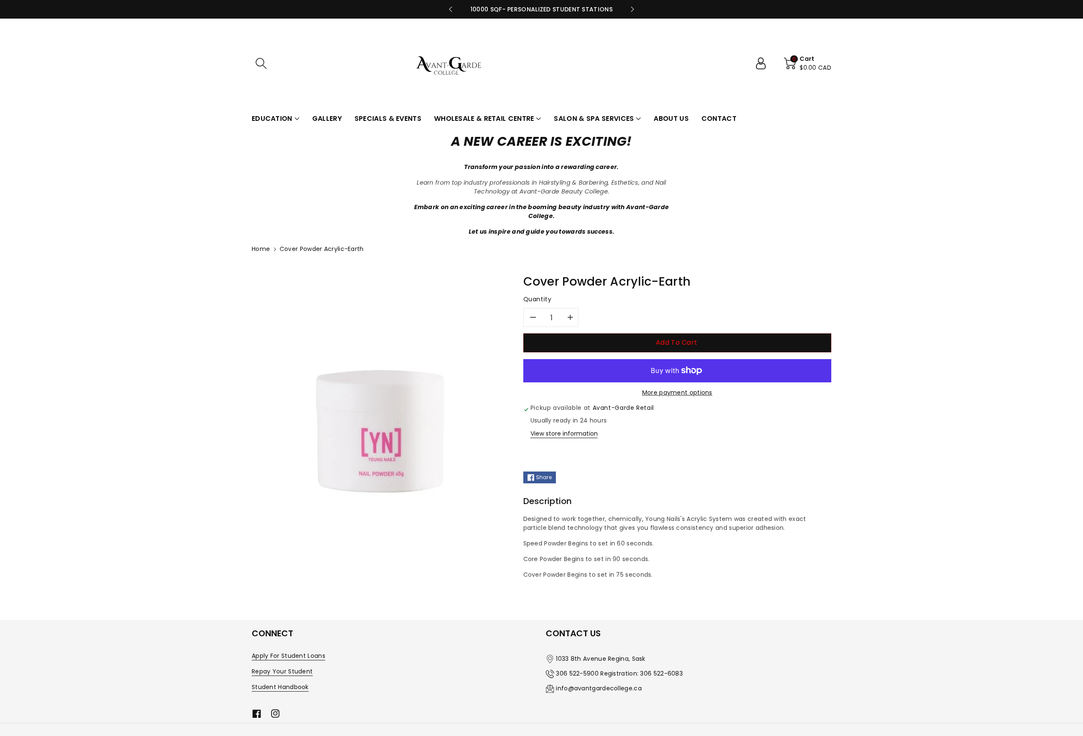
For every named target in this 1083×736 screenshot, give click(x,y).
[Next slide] (632, 9)
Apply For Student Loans (288, 655)
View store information (564, 433)
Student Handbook (280, 687)
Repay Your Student (282, 671)
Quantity (537, 299)
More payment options (677, 392)
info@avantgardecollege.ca (599, 688)
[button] (261, 63)
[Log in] (764, 63)
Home (261, 249)
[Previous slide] (450, 9)
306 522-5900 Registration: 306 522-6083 (619, 673)
